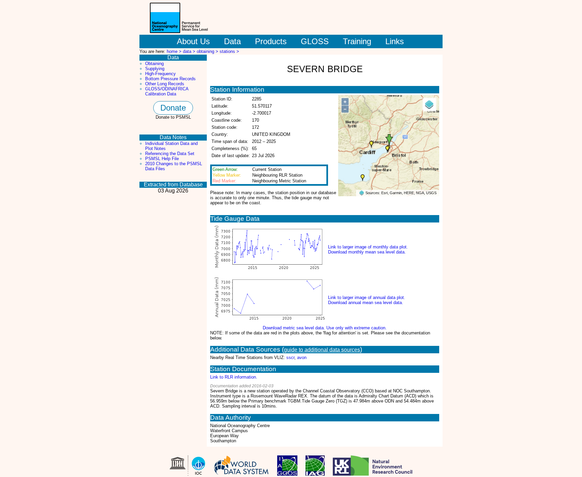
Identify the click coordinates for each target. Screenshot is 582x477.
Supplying (154, 68)
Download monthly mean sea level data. (367, 252)
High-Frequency (160, 73)
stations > (229, 51)
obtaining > (208, 51)
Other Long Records (164, 83)
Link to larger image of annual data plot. (366, 297)
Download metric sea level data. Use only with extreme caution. (325, 327)
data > (190, 51)
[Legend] (429, 104)
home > (175, 51)
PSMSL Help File (162, 158)
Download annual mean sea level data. (365, 302)
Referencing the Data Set (169, 153)
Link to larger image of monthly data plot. (368, 246)
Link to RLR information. (233, 377)
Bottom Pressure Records (170, 78)
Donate (173, 107)
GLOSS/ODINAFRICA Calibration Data (166, 91)
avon (301, 357)
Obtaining (154, 63)
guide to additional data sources (322, 350)
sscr (290, 357)
